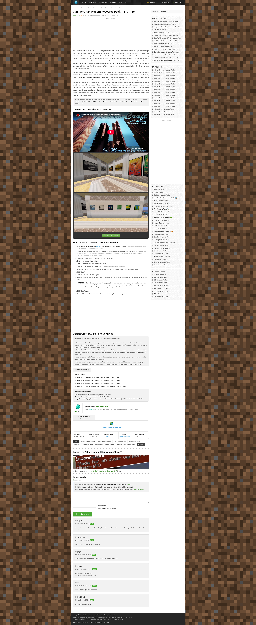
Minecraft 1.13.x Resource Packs (164, 98)
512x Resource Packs (161, 291)
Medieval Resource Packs (162, 248)
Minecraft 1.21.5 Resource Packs (83, 444)
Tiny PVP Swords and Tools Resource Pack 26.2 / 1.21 (168, 38)
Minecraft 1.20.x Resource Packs (164, 78)
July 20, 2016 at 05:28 (82, 600)
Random (177, 2)
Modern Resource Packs (104, 441)
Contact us (75, 622)
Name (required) (102, 505)
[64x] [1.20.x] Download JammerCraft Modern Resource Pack (98, 380)
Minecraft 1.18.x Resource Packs (164, 84)
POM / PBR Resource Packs (163, 212)
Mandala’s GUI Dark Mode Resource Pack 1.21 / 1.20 (168, 60)
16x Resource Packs (160, 277)
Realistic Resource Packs (85, 8)
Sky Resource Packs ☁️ (161, 251)
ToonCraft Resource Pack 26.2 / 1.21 (165, 46)
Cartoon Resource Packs (162, 226)
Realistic (122, 436)
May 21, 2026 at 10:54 (82, 540)
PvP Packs (103, 2)
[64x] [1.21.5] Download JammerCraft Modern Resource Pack (98, 377)
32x (105, 436)
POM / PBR (123, 2)
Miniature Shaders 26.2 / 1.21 (163, 43)
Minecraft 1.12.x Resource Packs (164, 101)
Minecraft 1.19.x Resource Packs (164, 81)
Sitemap (106, 622)
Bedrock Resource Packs (162, 195)
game (121, 619)
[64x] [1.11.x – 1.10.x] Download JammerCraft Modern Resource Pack (101, 387)
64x (108, 436)
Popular (165, 2)
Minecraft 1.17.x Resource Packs (164, 87)
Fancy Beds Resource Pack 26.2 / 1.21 (166, 35)
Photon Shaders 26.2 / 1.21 (162, 30)
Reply (91, 524)
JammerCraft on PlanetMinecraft (111, 427)
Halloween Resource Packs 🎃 (163, 231)
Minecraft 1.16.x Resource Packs (164, 89)
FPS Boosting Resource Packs (163, 206)
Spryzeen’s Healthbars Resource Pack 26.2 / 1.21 (168, 27)
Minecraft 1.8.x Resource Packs (164, 112)
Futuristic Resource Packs (162, 245)
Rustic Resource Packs (161, 254)
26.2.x (84, 2)
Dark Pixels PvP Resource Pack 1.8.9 (165, 41)
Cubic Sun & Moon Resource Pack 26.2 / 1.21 (168, 52)
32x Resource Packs (120, 441)
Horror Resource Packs (161, 234)
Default (113, 2)
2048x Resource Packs (161, 297)
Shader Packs (158, 192)
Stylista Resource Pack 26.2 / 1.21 (164, 55)
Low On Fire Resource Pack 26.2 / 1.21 (166, 49)
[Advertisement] (111, 34)
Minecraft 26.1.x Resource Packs (164, 73)
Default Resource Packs (161, 220)
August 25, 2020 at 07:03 (83, 554)
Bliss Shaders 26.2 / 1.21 (162, 32)
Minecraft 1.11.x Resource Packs (164, 103)
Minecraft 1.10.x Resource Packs (164, 106)
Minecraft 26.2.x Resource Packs (164, 70)
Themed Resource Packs (162, 262)
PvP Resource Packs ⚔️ (161, 209)
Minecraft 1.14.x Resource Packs (164, 95)
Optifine (98, 246)
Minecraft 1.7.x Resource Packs (164, 115)
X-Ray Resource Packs (161, 200)
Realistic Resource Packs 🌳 (163, 217)
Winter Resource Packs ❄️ (162, 203)
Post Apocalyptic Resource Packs (164, 242)
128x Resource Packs (161, 285)
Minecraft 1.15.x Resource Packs (164, 92)
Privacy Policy (84, 622)
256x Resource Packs (161, 288)
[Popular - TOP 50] (81, 15)
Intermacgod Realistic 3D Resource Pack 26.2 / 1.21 (168, 21)
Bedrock (92, 2)
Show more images (111, 235)
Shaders (152, 2)
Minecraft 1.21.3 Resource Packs (126, 444)
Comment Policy (138, 490)
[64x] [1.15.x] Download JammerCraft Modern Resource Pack (98, 383)
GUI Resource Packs (160, 214)
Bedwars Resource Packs (162, 256)
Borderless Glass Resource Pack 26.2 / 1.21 (167, 24)
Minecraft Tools (159, 189)
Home (74, 8)
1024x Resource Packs (161, 294)
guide (128, 484)
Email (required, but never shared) (107, 508)
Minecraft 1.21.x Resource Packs (164, 75)
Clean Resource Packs (161, 259)
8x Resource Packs (160, 274)
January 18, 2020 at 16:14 (83, 569)
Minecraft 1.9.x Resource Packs (164, 109)
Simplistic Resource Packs (162, 237)
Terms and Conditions (96, 622)
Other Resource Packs (161, 265)
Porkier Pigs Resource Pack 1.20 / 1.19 (166, 57)
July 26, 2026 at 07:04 (82, 524)
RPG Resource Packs (160, 228)
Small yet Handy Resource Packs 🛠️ (165, 198)
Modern (127, 436)
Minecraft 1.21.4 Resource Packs (104, 444)
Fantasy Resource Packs (162, 240)
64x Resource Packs (134, 441)
